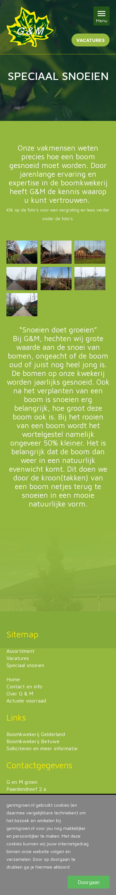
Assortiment (20, 651)
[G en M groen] (30, 26)
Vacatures (90, 40)
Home (13, 679)
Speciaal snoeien (25, 665)
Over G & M (19, 693)
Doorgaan (89, 882)
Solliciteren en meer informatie (42, 748)
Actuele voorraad (26, 700)
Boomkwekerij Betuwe (33, 741)
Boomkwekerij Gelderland (35, 734)
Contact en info (24, 686)
